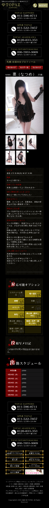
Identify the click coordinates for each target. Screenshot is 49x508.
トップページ (10, 481)
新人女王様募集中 (21, 493)
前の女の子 (11, 67)
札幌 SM (25, 500)
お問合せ (35, 491)
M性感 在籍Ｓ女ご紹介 (14, 486)
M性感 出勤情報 (29, 486)
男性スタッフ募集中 (36, 493)
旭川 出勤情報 (29, 488)
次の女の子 (37, 67)
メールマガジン (25, 491)
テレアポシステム (12, 491)
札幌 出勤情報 (35, 484)
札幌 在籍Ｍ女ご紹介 (21, 484)
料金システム (21, 481)
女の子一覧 (24, 67)
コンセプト (31, 481)
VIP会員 (25, 495)
